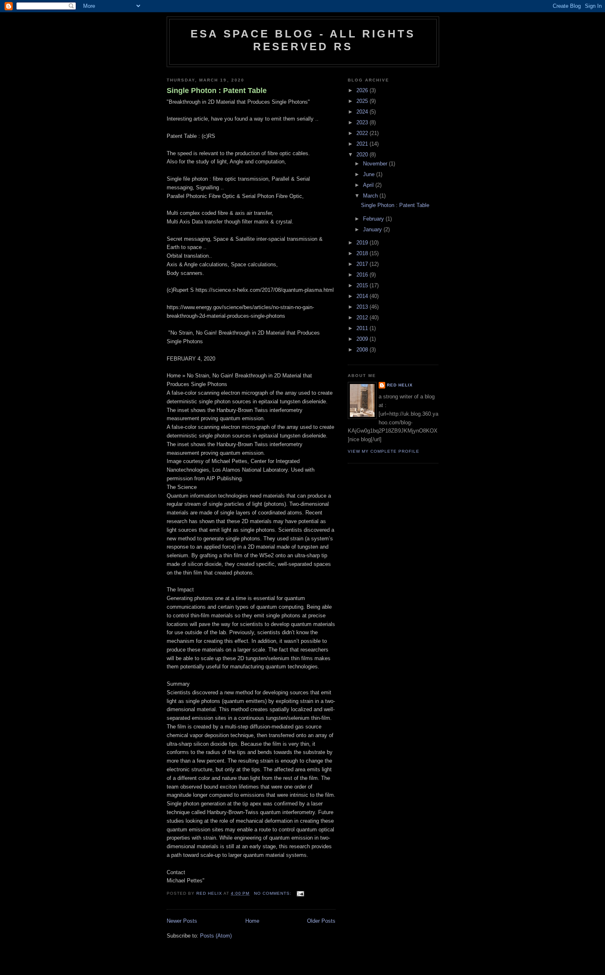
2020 (363, 154)
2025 (363, 101)
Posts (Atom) (216, 936)
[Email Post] (300, 893)
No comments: (273, 893)
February (374, 219)
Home (252, 921)
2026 (363, 90)
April (369, 185)
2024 (363, 112)
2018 (363, 253)
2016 (363, 275)
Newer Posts (182, 921)
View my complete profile (383, 451)
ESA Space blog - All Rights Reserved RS (303, 40)
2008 (363, 350)
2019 (363, 243)
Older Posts (321, 921)
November (376, 164)
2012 (363, 317)
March (371, 196)
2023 (363, 122)
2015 (363, 285)
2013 (363, 307)
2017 (363, 264)
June (369, 174)
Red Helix (400, 385)
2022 (363, 133)
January (373, 229)
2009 (363, 339)
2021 (363, 144)
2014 (363, 296)
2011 (363, 328)
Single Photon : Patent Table (217, 90)
